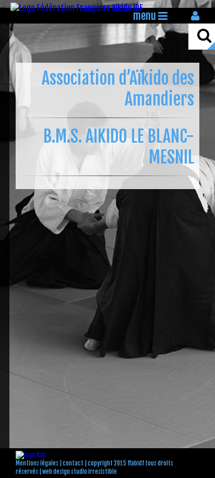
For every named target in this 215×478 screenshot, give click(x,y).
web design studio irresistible (79, 471)
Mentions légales (37, 463)
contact (73, 463)
